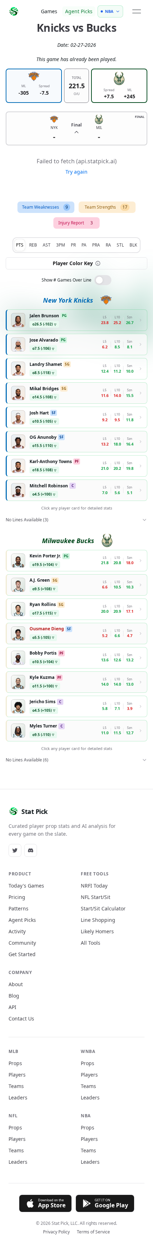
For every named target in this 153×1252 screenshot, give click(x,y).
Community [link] (22, 942)
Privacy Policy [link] (56, 1232)
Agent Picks (79, 11)
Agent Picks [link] (22, 919)
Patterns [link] (18, 908)
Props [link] (15, 1063)
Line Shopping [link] (98, 919)
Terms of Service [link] (93, 1232)
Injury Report (75, 223)
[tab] (20, 245)
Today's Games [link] (26, 885)
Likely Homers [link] (97, 931)
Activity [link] (17, 931)
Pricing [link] (17, 897)
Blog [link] (14, 995)
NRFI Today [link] (94, 885)
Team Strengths (106, 207)
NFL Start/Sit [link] (95, 897)
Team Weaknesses (45, 207)
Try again (76, 171)
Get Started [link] (22, 954)
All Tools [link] (90, 942)
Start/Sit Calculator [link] (103, 908)
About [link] (16, 984)
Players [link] (17, 1074)
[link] (15, 850)
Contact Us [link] (21, 1018)
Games (49, 11)
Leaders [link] (18, 1097)
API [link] (12, 1007)
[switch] (102, 280)
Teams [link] (16, 1086)
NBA (109, 11)
